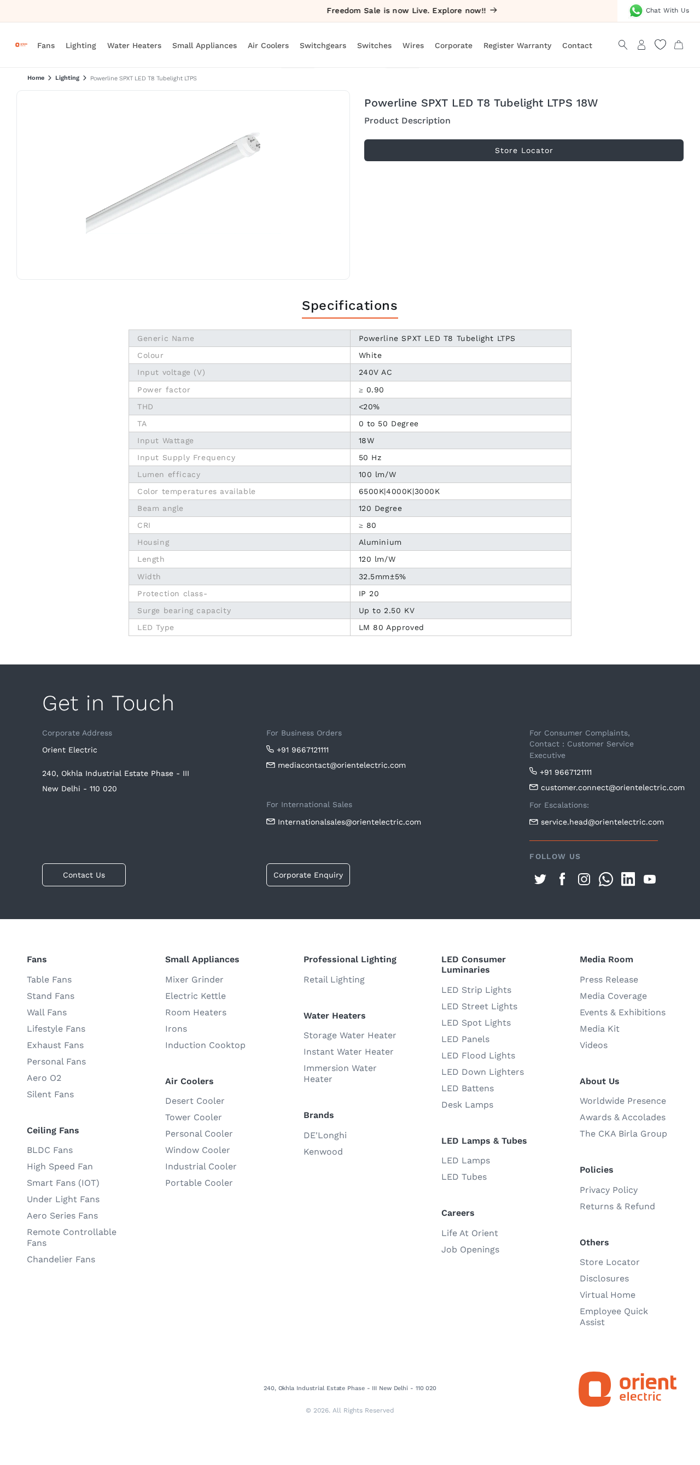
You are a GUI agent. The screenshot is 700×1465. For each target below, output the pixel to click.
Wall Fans (47, 1012)
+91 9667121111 (303, 749)
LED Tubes (464, 1177)
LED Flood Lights (478, 1055)
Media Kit (600, 1028)
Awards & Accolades (623, 1117)
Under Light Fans (63, 1199)
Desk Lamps (467, 1104)
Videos (594, 1045)
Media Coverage (613, 996)
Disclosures (604, 1278)
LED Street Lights (479, 1006)
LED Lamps (465, 1160)
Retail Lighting (334, 979)
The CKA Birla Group (623, 1133)
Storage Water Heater (350, 1035)
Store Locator (610, 1262)
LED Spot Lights (476, 1022)
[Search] (623, 45)
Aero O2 (44, 1078)
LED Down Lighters (482, 1072)
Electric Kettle (195, 996)
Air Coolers (268, 45)
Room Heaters (195, 1012)
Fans (46, 45)
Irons (176, 1028)
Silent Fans (50, 1094)
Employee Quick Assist (614, 1316)
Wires (413, 45)
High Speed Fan (60, 1166)
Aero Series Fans (62, 1215)
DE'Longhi (325, 1135)
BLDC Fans (50, 1150)
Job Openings (470, 1249)
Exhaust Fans (55, 1045)
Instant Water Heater (349, 1051)
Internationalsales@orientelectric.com (349, 821)
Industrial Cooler (201, 1166)
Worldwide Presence (623, 1101)
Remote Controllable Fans (71, 1237)
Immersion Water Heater (340, 1073)
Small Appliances (204, 45)
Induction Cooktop (205, 1045)
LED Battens (467, 1088)
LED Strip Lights (476, 990)
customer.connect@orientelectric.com (599, 787)
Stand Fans (50, 996)
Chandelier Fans (61, 1259)
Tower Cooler (193, 1117)
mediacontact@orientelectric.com (342, 765)
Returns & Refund (617, 1206)
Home (35, 77)
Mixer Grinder (194, 979)
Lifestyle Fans (56, 1028)
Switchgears (323, 45)
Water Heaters (134, 45)
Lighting (81, 45)
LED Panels (465, 1039)
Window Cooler (197, 1150)
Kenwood (323, 1151)
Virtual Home (607, 1295)
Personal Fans (56, 1061)
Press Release (609, 979)
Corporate (453, 45)
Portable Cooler (199, 1183)
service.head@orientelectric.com (599, 821)
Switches (374, 45)
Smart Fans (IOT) (63, 1183)
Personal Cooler (199, 1133)
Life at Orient (469, 1233)
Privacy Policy (609, 1190)
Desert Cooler (195, 1101)
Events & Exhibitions (623, 1012)
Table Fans (49, 979)
